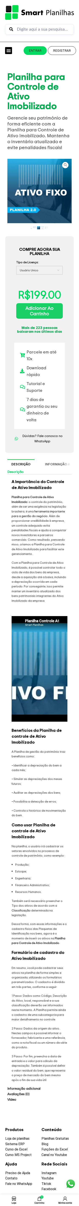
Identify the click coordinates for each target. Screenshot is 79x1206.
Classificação (21, 910)
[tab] (21, 464)
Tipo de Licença (27, 262)
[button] (8, 50)
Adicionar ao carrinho (39, 311)
